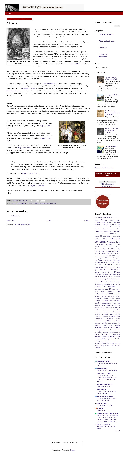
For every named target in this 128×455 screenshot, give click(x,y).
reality (118, 316)
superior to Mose (28, 88)
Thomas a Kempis (106, 341)
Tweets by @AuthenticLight (104, 168)
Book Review (103, 234)
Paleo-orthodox (110, 307)
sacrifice (104, 323)
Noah (118, 303)
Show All (118, 431)
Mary (118, 291)
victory (112, 343)
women (107, 345)
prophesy (117, 314)
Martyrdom (111, 291)
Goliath (118, 265)
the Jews (112, 339)
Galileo (118, 262)
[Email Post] (31, 200)
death (102, 251)
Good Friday (99, 267)
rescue (118, 318)
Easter (118, 253)
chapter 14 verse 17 (77, 64)
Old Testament (44, 203)
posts (103, 312)
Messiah (110, 294)
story (118, 334)
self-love (117, 327)
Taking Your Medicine (112, 95)
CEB (100, 236)
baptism (110, 229)
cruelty (118, 249)
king (104, 286)
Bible (97, 231)
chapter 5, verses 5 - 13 (30, 173)
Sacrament (98, 323)
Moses (106, 298)
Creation (97, 249)
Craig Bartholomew (114, 246)
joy (114, 284)
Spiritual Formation (101, 334)
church (118, 242)
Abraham (113, 217)
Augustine (98, 229)
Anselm (109, 222)
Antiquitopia (101, 389)
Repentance (109, 318)
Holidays (37, 203)
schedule (117, 325)
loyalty (103, 291)
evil (96, 260)
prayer (118, 312)
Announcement (100, 222)
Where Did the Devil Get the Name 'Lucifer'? (111, 130)
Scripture (111, 327)
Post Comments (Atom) (22, 224)
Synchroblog (105, 336)
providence (105, 316)
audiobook (117, 227)
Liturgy (118, 289)
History (117, 272)
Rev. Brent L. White (104, 373)
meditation (98, 294)
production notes (107, 314)
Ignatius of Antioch (114, 276)
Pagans (102, 307)
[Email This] (37, 201)
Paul (96, 310)
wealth (97, 345)
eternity (111, 258)
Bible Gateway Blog (103, 424)
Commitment (99, 244)
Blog (110, 231)
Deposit (107, 251)
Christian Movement (28, 203)
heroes (110, 272)
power (107, 312)
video (116, 343)
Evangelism (116, 258)
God (107, 265)
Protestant (97, 316)
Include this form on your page (107, 186)
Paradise (117, 307)
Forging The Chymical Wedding (107, 370)
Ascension (113, 224)
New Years (113, 303)
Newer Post (10, 220)
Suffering (98, 336)
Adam (96, 220)
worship (117, 345)
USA (107, 343)
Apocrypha (117, 222)
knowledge (98, 289)
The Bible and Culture (104, 384)
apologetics (98, 224)
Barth (114, 229)
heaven (104, 272)
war (119, 343)
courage (97, 246)
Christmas (111, 242)
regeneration (98, 318)
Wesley (102, 345)
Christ (105, 239)
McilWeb (100, 408)
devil (118, 251)
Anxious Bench (102, 368)
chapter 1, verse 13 (37, 186)
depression (113, 251)
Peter (118, 310)
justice (118, 284)
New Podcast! (101, 410)
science (105, 327)
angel (118, 220)
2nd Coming (106, 217)
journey (110, 284)
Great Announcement (107, 270)
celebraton (114, 236)
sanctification (108, 325)
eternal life (105, 258)
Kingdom (111, 286)
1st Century (98, 217)
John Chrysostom (111, 282)
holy (103, 274)
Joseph (106, 284)
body (96, 234)
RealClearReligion (103, 361)
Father (114, 260)
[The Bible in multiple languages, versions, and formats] (107, 184)
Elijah (106, 255)
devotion (97, 253)
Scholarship (98, 327)
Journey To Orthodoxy (105, 396)
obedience (98, 305)
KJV (119, 286)
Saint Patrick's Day (114, 323)
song (103, 332)
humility (102, 276)
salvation (98, 325)
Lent (106, 289)
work (112, 345)
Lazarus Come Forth (103, 386)
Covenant (103, 246)
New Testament (104, 303)
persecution (113, 310)
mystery (118, 298)
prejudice (97, 314)
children (97, 239)
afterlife (112, 220)
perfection (106, 310)
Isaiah (118, 279)
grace (118, 267)
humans (97, 276)
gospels (113, 267)
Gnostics (102, 265)
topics (118, 341)
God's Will (112, 265)
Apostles (106, 224)
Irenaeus (114, 279)
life (110, 289)
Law (103, 289)
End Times (112, 255)
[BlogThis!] (39, 201)
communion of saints (112, 244)
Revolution (53, 203)
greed (118, 270)
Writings (97, 347)
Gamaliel (97, 265)
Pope (100, 312)
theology (97, 341)
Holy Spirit (108, 274)
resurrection (98, 321)
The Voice (117, 339)
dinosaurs (103, 253)
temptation (98, 339)
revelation (108, 321)
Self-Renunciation (100, 330)
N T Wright (105, 300)
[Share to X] (41, 201)
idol (107, 276)
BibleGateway (104, 231)
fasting (109, 260)
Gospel (107, 267)
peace (100, 310)
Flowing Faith (102, 403)
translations (98, 343)
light (113, 289)
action (118, 217)
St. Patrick (112, 334)
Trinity (104, 343)
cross (106, 249)
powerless (112, 312)
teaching (112, 336)
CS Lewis (97, 251)
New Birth (113, 300)
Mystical (97, 300)
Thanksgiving (105, 339)
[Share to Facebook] (42, 201)
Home (49, 220)
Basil (118, 229)
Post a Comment (14, 216)
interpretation (107, 279)
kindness (97, 286)
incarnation (98, 279)
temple (118, 336)
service (110, 330)
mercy (104, 294)
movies (112, 298)
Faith (100, 260)
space (107, 332)
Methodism (117, 294)
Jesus (102, 281)
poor (96, 312)
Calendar (19, 203)
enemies (118, 255)
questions (112, 316)
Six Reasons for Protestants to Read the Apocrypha (112, 112)
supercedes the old (13, 91)
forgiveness (102, 262)
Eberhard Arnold (99, 255)
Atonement (108, 227)
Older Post (86, 220)
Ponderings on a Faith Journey (107, 413)
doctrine (109, 253)
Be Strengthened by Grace (105, 405)
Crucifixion (112, 249)
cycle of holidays (49, 84)
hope (118, 274)
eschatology (98, 258)
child (118, 236)
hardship (97, 272)
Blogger (72, 450)
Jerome (97, 282)
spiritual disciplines (114, 332)
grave (96, 270)
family (104, 260)
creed (102, 249)
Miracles (97, 296)
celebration (106, 236)
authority (104, 229)
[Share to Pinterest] (44, 201)
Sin (100, 332)
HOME (8, 13)
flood (118, 260)
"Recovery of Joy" (111, 146)
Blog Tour (116, 231)
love (96, 291)
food (96, 262)
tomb (114, 341)
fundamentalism (110, 262)
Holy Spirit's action (25, 148)
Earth (114, 253)
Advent (14, 203)
